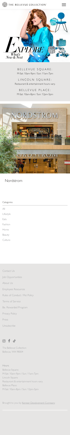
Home (5, 229)
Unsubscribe (8, 325)
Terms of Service (11, 301)
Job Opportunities (12, 277)
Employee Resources (13, 289)
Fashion (6, 224)
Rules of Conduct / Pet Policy (18, 295)
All (3, 208)
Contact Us (8, 270)
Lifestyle (6, 213)
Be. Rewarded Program (15, 307)
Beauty (5, 234)
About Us (7, 283)
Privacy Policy (9, 313)
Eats (4, 219)
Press (5, 319)
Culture (6, 239)
